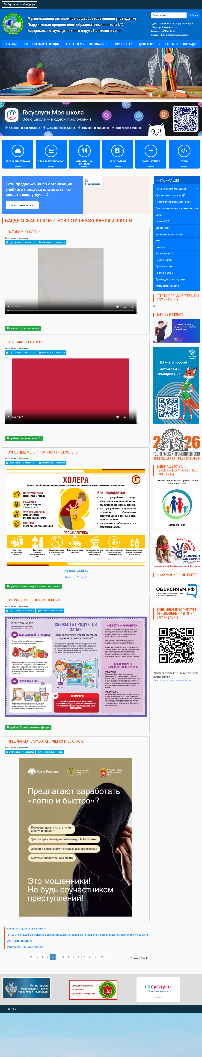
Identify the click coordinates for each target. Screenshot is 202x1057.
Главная (11, 44)
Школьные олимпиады (180, 44)
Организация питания (84, 163)
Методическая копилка (167, 285)
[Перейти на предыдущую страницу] (37, 957)
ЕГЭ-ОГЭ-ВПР (74, 44)
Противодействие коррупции (170, 279)
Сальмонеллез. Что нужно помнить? (24, 947)
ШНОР (159, 214)
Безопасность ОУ (165, 253)
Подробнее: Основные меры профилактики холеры (33, 586)
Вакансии (160, 247)
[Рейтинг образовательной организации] (154, 305)
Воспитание (97, 44)
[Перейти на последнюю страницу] (102, 957)
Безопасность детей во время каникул (26, 928)
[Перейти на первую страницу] (31, 957)
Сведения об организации (41, 44)
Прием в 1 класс (164, 272)
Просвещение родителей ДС (170, 195)
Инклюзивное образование (169, 234)
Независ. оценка (164, 260)
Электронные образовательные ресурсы (177, 208)
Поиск (194, 15)
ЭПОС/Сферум (117, 161)
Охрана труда (162, 227)
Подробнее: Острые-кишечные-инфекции (28, 727)
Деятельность (148, 44)
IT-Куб (184, 161)
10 (90, 956)
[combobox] (169, 15)
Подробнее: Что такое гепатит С (23, 438)
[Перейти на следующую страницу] (96, 957)
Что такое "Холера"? (75, 570)
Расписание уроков (18, 161)
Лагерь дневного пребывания (171, 188)
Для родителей (121, 44)
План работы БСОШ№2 (51, 161)
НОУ (158, 240)
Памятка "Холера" (76, 577)
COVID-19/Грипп (151, 161)
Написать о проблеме (22, 205)
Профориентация (164, 266)
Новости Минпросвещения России (173, 201)
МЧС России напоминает (19, 940)
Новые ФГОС (162, 221)
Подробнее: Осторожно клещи (23, 328)
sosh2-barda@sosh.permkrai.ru (174, 35)
